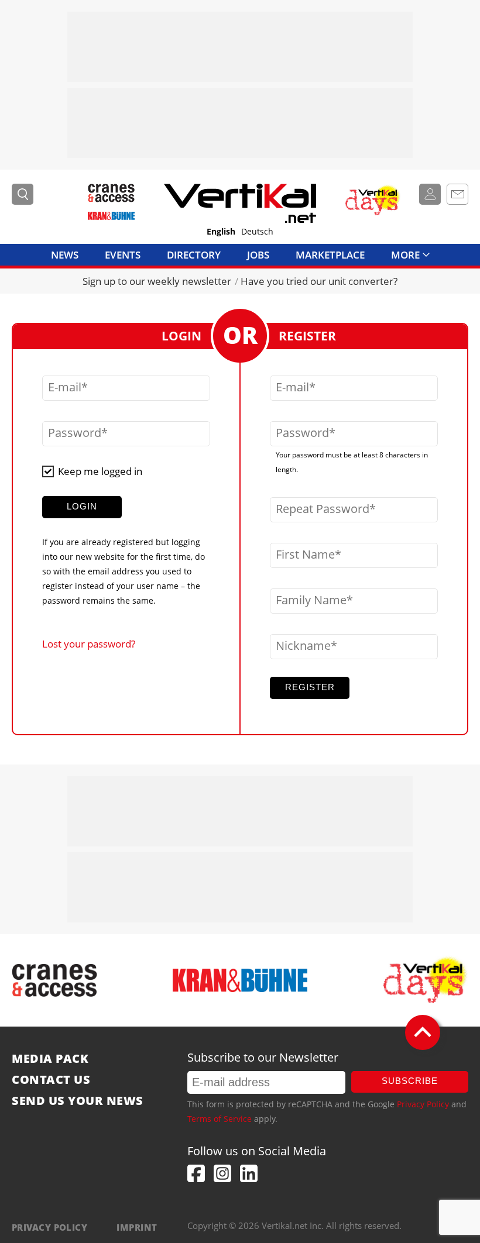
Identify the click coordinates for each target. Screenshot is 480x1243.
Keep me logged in (100, 471)
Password (74, 433)
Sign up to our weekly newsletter (157, 281)
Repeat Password (322, 509)
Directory (194, 254)
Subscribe (410, 1081)
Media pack (50, 1058)
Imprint (136, 1227)
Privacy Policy (423, 1104)
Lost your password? (88, 643)
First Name (305, 554)
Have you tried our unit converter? (319, 281)
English (221, 232)
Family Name (311, 600)
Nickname (303, 646)
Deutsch (257, 232)
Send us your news (77, 1100)
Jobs (258, 254)
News (64, 254)
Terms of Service (219, 1118)
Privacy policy (49, 1227)
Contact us (51, 1079)
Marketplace (330, 254)
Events (122, 254)
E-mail (64, 387)
